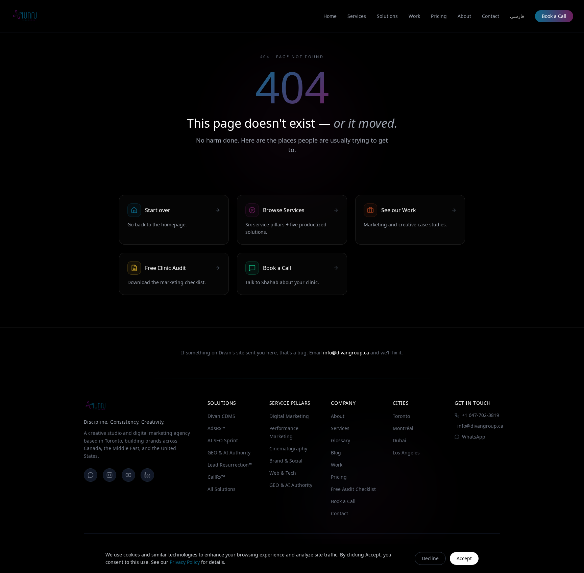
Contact (339, 513)
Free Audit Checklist (353, 489)
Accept (464, 558)
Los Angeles (406, 452)
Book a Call (554, 16)
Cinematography (288, 448)
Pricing (339, 477)
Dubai (399, 440)
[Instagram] (109, 475)
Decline (430, 558)
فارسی (517, 16)
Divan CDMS (221, 416)
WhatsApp (473, 436)
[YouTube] (128, 475)
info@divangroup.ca (346, 352)
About (337, 416)
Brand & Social (285, 460)
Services (340, 428)
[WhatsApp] (90, 475)
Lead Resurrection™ (230, 465)
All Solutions (222, 489)
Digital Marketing (289, 416)
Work (336, 465)
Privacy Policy (185, 562)
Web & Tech (282, 473)
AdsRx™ (216, 428)
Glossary (340, 440)
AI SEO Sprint (223, 440)
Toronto (401, 416)
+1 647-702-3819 (480, 415)
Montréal (403, 428)
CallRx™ (216, 477)
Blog (336, 452)
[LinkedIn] (147, 475)
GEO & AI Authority (229, 452)
